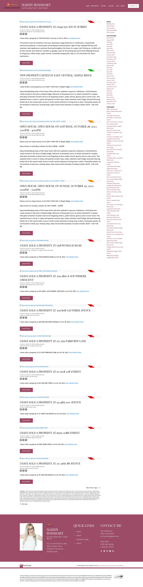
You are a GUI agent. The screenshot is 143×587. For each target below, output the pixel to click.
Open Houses (111, 28)
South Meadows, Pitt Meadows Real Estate (45, 498)
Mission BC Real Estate (28, 496)
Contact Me (133, 6)
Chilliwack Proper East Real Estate (82, 492)
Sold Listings (110, 32)
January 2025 (110, 80)
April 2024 (110, 95)
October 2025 (111, 61)
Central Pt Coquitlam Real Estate (33, 346)
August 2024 (110, 89)
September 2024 (112, 86)
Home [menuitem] (88, 6)
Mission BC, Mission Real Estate (40, 496)
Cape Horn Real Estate (34, 492)
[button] (133, 6)
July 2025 (109, 67)
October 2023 (111, 103)
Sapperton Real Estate (113, 209)
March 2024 (110, 97)
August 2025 (110, 65)
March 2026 (110, 50)
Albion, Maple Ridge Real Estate (41, 491)
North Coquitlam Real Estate (68, 496)
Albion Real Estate (30, 491)
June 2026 (110, 44)
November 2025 (111, 59)
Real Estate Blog (112, 30)
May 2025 (109, 72)
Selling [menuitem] (110, 6)
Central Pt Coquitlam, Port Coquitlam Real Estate (64, 492)
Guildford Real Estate (30, 407)
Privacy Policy (102, 565)
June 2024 (110, 93)
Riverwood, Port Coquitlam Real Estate (83, 496)
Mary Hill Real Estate (113, 187)
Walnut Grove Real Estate (31, 468)
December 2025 (111, 57)
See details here (74, 38)
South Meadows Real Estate (29, 498)
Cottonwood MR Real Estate (78, 494)
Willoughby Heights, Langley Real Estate (42, 501)
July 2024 (109, 91)
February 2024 (111, 99)
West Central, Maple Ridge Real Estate (74, 499)
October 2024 (111, 84)
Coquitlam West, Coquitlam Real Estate (63, 494)
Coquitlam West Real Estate (32, 315)
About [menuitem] (123, 6)
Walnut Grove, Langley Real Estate (38, 499)
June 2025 (109, 69)
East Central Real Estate (52, 495)
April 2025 (110, 74)
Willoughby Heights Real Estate (33, 437)
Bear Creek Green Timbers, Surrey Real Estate (82, 491)
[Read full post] (60, 23)
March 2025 (110, 76)
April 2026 (110, 48)
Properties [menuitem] (94, 6)
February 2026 (111, 53)
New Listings (110, 26)
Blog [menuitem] (117, 6)
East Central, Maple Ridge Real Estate (35, 80)
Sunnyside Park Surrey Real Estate (34, 284)
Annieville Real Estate (53, 491)
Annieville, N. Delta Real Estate (65, 491)
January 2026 (111, 55)
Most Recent (110, 38)
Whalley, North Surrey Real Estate (90, 499)
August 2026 (110, 40)
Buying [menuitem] (103, 6)
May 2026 (109, 46)
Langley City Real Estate (31, 376)
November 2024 (111, 82)
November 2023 (111, 101)
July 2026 (109, 42)
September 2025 (112, 63)
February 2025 (111, 78)
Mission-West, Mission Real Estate (54, 496)
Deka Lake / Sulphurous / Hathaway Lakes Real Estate (39, 250)
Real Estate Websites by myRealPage (114, 565)
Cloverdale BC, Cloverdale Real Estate (35, 31)
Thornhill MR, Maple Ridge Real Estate (91, 498)
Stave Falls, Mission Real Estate (61, 498)
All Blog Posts (111, 24)
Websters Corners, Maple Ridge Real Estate (55, 499)
